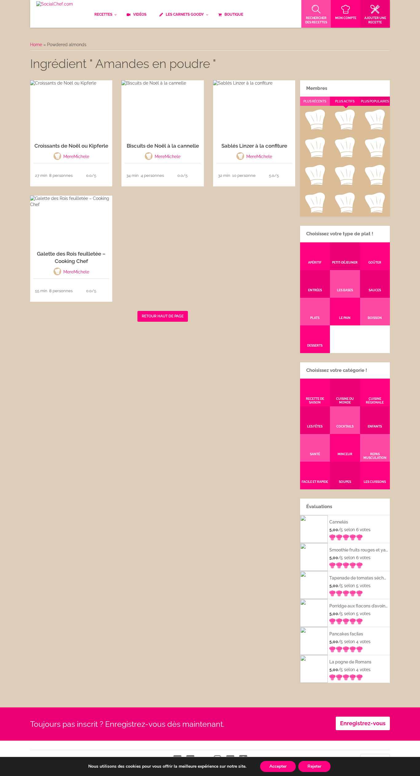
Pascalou (375, 184)
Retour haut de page (163, 316)
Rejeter (314, 766)
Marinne (345, 156)
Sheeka (314, 211)
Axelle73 (375, 211)
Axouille (375, 128)
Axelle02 (314, 184)
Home (36, 44)
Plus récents (314, 101)
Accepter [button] (278, 766)
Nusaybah (375, 156)
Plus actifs (345, 101)
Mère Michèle (314, 128)
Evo (315, 156)
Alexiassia (344, 184)
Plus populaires (375, 101)
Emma (344, 128)
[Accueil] (54, 4)
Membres (316, 88)
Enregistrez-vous (363, 723)
